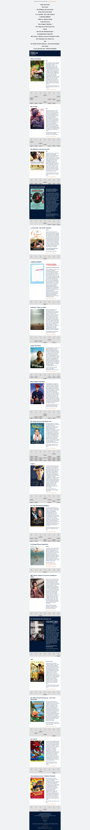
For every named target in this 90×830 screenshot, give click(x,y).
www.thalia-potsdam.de (45, 818)
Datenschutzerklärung (45, 826)
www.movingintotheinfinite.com (51, 564)
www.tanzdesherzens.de (50, 563)
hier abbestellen (45, 824)
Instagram (45, 821)
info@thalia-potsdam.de (45, 817)
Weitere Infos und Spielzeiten (51, 89)
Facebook (45, 822)
